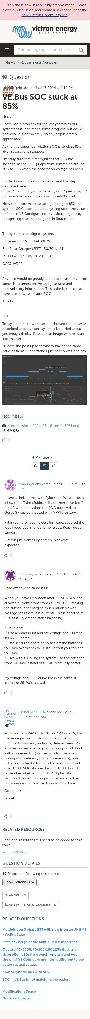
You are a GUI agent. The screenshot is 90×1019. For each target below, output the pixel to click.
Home (11, 63)
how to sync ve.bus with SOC (26, 972)
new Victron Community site (45, 15)
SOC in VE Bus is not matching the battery (36, 979)
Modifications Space (19, 991)
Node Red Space (16, 998)
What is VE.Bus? (15, 852)
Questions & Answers (39, 63)
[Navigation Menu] (7, 50)
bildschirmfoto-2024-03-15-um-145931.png (43, 426)
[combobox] (51, 50)
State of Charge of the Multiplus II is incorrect (39, 942)
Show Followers (17, 882)
